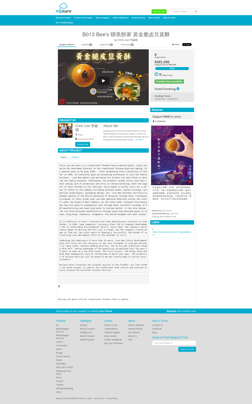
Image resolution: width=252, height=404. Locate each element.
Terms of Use (110, 325)
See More (139, 139)
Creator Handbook (113, 339)
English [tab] (63, 157)
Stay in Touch (169, 17)
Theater (59, 384)
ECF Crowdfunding (64, 22)
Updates (86, 44)
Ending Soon (86, 332)
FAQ (130, 339)
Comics (59, 341)
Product (59, 381)
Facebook (157, 328)
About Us (132, 336)
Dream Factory (135, 328)
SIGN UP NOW (187, 349)
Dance (59, 349)
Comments (126, 44)
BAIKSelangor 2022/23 (62, 337)
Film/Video (61, 363)
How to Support (103, 17)
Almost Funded (87, 336)
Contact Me (82, 144)
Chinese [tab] (75, 157)
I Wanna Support (112, 332)
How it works (154, 17)
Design (59, 352)
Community (61, 345)
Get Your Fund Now (113, 343)
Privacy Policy (112, 398)
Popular (83, 325)
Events (59, 360)
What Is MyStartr (136, 325)
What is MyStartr (121, 17)
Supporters (105, 44)
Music (59, 377)
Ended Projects (87, 339)
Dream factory (138, 17)
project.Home (67, 44)
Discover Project (63, 17)
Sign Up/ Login (159, 11)
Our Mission (134, 332)
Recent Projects (87, 328)
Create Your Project (83, 17)
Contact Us (157, 325)
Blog (154, 332)
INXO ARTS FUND (64, 367)
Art (57, 325)
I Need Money (111, 328)
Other (58, 392)
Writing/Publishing (64, 388)
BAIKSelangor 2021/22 (62, 330)
